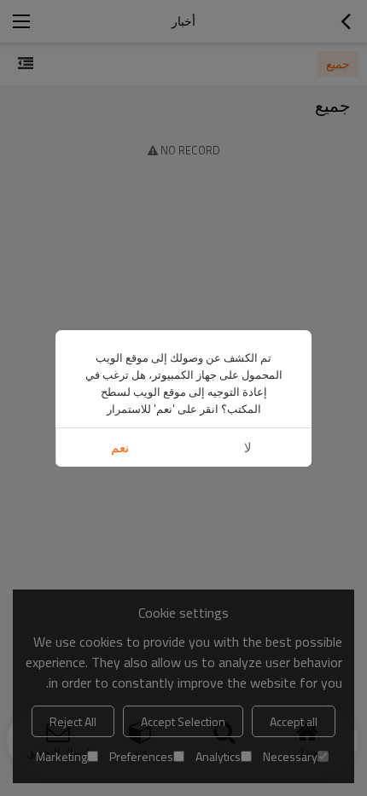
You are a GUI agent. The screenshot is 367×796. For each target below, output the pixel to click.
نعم (120, 447)
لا (248, 447)
